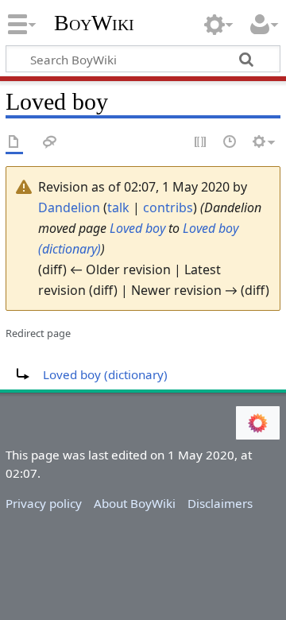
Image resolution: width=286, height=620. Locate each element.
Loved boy (137, 228)
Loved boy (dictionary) (105, 374)
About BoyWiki (135, 503)
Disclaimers (220, 503)
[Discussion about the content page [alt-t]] (50, 143)
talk (118, 207)
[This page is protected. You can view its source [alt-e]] (201, 143)
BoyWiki (94, 23)
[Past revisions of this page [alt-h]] (230, 143)
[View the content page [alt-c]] (14, 143)
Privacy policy (44, 503)
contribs (168, 207)
